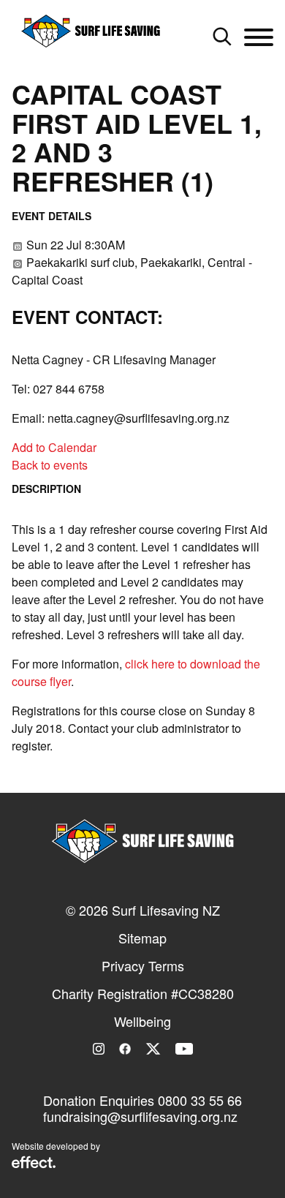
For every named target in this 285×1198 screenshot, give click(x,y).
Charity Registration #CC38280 (143, 993)
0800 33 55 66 (200, 1100)
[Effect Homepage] (34, 1163)
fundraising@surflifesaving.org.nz (140, 1116)
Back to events (50, 464)
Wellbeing (142, 1021)
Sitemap (142, 937)
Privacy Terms (143, 965)
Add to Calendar (54, 447)
